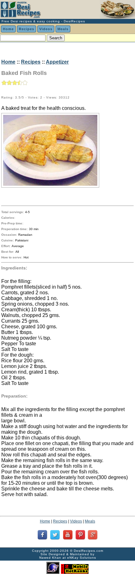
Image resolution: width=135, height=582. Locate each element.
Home (8, 29)
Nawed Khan (50, 557)
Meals (62, 29)
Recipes (26, 29)
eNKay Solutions (81, 557)
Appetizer (57, 62)
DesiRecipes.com (88, 550)
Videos (45, 29)
